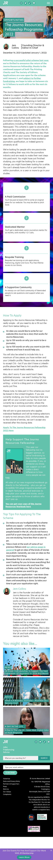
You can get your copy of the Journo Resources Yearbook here (23, 505)
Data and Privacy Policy (11, 781)
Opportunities (14, 20)
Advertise (6, 779)
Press (5, 786)
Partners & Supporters (11, 784)
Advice (6, 752)
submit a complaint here (41, 810)
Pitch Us (6, 789)
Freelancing (8, 750)
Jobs (5, 747)
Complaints (7, 794)
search (44, 758)
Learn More (24, 857)
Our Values (7, 792)
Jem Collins (15, 46)
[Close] (51, 850)
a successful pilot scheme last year (30, 60)
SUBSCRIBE (10, 773)
